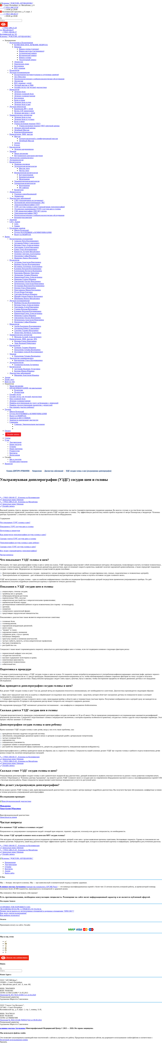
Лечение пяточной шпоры (24, 128)
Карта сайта (9, 873)
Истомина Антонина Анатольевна (28, 266)
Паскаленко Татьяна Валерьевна (27, 350)
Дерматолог (19, 196)
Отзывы (12, 447)
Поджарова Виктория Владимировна (29, 286)
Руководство (14, 451)
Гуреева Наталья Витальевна (25, 309)
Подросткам (19, 392)
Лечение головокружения (24, 96)
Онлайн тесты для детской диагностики (25, 397)
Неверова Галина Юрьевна (25, 279)
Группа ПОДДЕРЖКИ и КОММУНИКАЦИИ (33, 232)
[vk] (6, 946)
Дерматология (15, 192)
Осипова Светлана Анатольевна (27, 254)
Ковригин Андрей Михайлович (27, 252)
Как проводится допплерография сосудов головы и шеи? (23, 535)
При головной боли (17, 399)
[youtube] (6, 944)
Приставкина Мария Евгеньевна (27, 290)
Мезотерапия (24, 179)
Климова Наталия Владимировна (27, 269)
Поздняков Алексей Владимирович (28, 352)
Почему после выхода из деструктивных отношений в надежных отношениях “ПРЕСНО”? (37, 911)
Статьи (7, 438)
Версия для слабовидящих (16, 958)
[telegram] (6, 948)
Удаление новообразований (25, 194)
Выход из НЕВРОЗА (22, 235)
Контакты (13, 453)
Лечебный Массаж (21, 130)
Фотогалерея (14, 455)
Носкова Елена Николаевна (25, 341)
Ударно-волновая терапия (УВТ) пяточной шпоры (39, 126)
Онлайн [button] (8, 457)
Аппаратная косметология (24, 183)
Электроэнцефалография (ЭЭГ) (27, 205)
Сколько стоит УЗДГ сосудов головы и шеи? (18, 547)
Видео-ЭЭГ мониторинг (24, 111)
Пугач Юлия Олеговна (23, 292)
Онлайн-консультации (18, 461)
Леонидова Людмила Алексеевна (27, 333)
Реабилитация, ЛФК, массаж (21, 134)
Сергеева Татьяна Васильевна (26, 330)
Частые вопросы (6, 555)
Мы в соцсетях (15, 459)
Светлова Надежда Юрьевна (25, 294)
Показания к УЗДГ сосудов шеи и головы (17, 527)
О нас (7, 440)
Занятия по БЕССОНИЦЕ (20, 418)
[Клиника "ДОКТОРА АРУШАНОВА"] (16, 858)
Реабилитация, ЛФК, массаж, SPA (23, 339)
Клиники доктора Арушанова (13, 887)
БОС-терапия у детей (22, 83)
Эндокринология (16, 160)
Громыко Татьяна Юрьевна (25, 348)
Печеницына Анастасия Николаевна (29, 284)
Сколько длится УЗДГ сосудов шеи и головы (18, 539)
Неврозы (17, 47)
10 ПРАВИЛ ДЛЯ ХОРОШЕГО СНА (15, 907)
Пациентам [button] (9, 384)
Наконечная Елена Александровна (28, 277)
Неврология (14, 89)
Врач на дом (10, 382)
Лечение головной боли (24, 94)
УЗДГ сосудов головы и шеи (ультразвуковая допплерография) (39, 207)
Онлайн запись (13, 434)
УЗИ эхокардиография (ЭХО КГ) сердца (30, 211)
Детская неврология (17, 107)
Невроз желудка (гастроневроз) (31, 51)
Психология (14, 70)
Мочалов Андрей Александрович (27, 337)
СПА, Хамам (14, 222)
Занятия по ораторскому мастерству (23, 420)
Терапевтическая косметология (26, 181)
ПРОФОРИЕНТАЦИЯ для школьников (25, 388)
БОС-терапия (19, 68)
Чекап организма (21, 153)
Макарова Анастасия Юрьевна (26, 375)
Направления (10, 862)
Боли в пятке (19, 121)
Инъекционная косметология (26, 173)
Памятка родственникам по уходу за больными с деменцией (33, 403)
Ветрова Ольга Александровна (26, 245)
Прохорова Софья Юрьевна (25, 256)
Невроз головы (25, 58)
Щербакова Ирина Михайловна (27, 298)
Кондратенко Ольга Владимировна (28, 360)
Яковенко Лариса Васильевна (26, 258)
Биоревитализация (26, 177)
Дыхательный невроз (27, 60)
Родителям (18, 390)
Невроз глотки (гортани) (29, 49)
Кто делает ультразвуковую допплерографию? (18, 551)
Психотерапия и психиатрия (20, 239)
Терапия (12, 151)
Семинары (13, 422)
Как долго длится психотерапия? (13, 913)
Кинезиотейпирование (23, 132)
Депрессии (18, 62)
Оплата (8, 431)
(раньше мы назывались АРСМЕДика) (41, 887)
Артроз (17, 143)
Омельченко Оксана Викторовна (27, 281)
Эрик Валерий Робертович (25, 343)
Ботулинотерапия (26, 175)
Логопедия (18, 81)
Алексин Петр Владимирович (26, 241)
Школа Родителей (21, 230)
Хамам (17, 226)
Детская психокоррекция (19, 72)
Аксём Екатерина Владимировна (27, 326)
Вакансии (9, 464)
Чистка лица (24, 171)
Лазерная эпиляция (22, 164)
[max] (6, 950)
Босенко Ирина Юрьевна (24, 371)
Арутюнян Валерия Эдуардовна (27, 369)
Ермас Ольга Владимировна (25, 249)
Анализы (13, 220)
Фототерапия (24, 185)
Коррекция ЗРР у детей (23, 109)
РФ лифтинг (24, 188)
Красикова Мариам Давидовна (26, 273)
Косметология (15, 162)
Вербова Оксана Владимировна (27, 264)
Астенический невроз (28, 53)
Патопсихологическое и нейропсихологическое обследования (39, 79)
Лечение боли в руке (22, 102)
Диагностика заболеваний (20, 198)
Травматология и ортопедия (20, 115)
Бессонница (19, 66)
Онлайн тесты (15, 394)
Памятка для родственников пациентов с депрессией (30, 405)
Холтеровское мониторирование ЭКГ (29, 203)
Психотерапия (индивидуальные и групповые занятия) (36, 75)
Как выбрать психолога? (10, 915)
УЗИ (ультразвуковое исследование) (28, 200)
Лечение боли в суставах (24, 119)
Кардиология (14, 147)
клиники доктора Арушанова (12, 1028)
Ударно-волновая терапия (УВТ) (27, 124)
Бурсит (17, 145)
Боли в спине (19, 100)
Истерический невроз (28, 55)
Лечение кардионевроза (24, 149)
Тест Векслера (20, 77)
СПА (16, 224)
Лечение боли (19, 92)
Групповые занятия (17, 228)
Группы (8, 409)
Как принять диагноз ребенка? (21, 407)
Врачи (7, 237)
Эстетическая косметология (25, 166)
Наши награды (15, 444)
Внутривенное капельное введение (28, 156)
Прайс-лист (9, 380)
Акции (7, 377)
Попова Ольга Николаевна (25, 288)
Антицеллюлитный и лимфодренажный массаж (38, 139)
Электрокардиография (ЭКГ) (26, 213)
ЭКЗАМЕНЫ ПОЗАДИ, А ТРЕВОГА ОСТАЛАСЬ (20, 909)
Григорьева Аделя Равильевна (26, 247)
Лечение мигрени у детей (24, 113)
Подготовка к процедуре (10, 531)
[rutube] (6, 941)
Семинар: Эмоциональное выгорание (29, 424)
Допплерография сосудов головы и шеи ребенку (19, 543)
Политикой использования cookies (14, 1040)
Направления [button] (10, 40)
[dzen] (6, 952)
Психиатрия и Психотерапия (21, 43)
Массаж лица (24, 168)
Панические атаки (21, 64)
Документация (15, 442)
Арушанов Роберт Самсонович (26, 243)
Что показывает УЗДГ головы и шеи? (15, 523)
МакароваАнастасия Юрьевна (10, 807)
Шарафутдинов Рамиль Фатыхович (28, 296)
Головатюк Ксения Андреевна (26, 365)
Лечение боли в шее (22, 104)
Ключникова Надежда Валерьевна (28, 271)
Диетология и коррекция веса (21, 158)
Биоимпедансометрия (23, 217)
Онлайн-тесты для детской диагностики (30, 87)
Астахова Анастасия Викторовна (27, 262)
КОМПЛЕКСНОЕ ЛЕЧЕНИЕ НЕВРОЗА (31, 45)
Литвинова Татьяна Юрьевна (26, 275)
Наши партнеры (16, 449)
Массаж (17, 136)
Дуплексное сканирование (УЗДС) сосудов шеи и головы (37, 209)
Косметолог (19, 190)
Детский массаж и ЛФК (24, 85)
